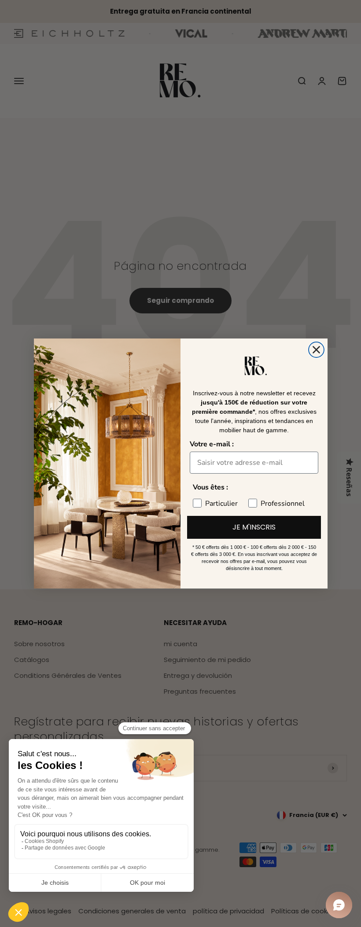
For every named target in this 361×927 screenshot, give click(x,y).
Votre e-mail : (212, 444)
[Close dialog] (316, 349)
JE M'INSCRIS (254, 527)
